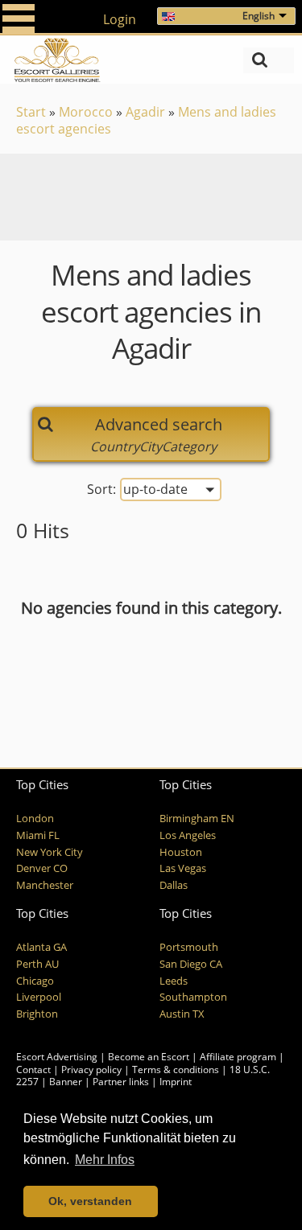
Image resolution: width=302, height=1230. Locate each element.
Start (31, 112)
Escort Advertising (56, 1056)
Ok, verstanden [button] (90, 1201)
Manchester (44, 885)
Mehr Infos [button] (104, 1159)
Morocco (86, 112)
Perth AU (37, 964)
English (258, 16)
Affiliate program (238, 1056)
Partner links (121, 1081)
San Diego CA (190, 964)
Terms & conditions (175, 1069)
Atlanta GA (41, 947)
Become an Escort (148, 1056)
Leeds (173, 981)
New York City (49, 852)
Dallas (173, 885)
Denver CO (42, 868)
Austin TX (182, 1014)
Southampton (193, 997)
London (35, 818)
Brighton (37, 1014)
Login (119, 19)
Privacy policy (91, 1069)
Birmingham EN (196, 818)
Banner (65, 1081)
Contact (33, 1069)
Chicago (35, 981)
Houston (180, 852)
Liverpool (38, 997)
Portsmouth (188, 947)
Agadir (145, 112)
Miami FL (38, 835)
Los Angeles (187, 835)
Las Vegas (182, 868)
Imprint (175, 1081)
